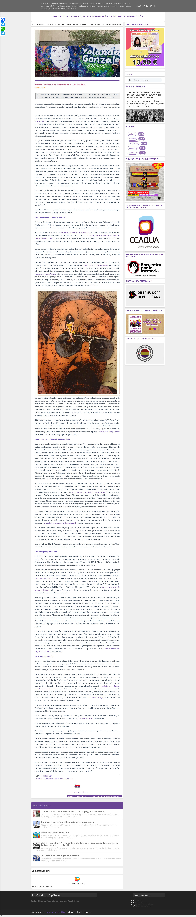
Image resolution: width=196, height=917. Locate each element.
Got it (153, 6)
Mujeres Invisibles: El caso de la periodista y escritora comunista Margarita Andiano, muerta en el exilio (79, 844)
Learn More (142, 6)
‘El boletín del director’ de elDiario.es (75, 233)
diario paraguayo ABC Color (45, 578)
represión (106, 796)
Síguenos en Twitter (143, 906)
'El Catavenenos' (41, 121)
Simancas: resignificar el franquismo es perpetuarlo (67, 822)
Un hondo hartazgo (96, 698)
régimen (99, 796)
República (132, 152)
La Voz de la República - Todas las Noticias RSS (53, 779)
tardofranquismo (116, 796)
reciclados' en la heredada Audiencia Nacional (89, 492)
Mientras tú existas (85, 718)
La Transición (79, 796)
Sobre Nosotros (141, 902)
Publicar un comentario (42, 886)
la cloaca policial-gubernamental (99, 235)
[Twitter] (2, 24)
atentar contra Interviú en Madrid (95, 265)
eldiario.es (47, 776)
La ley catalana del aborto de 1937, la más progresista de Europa (73, 811)
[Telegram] (2, 33)
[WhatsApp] (2, 28)
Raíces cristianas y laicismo (55, 832)
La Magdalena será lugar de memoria (60, 855)
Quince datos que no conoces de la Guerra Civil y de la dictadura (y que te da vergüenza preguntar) (144, 94)
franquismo (133, 143)
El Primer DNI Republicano (77, 792)
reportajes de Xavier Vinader (45, 274)
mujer (93, 796)
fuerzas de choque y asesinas (109, 432)
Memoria (87, 796)
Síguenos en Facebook (144, 904)
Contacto (139, 900)
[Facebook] (2, 19)
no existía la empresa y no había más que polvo (60, 523)
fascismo (70, 796)
